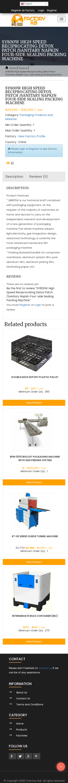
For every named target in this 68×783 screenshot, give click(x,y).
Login (41, 10)
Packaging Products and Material (29, 117)
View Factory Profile (31, 136)
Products (21, 729)
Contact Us (23, 698)
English (28, 3)
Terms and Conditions (29, 704)
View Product (34, 403)
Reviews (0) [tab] (38, 176)
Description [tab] (14, 176)
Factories (21, 735)
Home (13, 68)
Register (52, 10)
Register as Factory (23, 10)
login (22, 149)
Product (23, 68)
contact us (45, 668)
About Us (21, 692)
